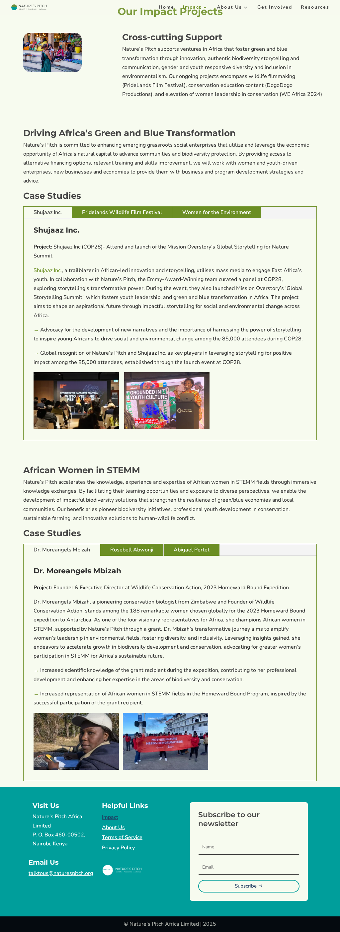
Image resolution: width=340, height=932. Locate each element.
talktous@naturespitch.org (61, 873)
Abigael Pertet (192, 549)
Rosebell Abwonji (131, 549)
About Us (229, 7)
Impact (192, 7)
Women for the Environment (216, 212)
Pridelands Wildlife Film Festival (122, 212)
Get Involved (274, 7)
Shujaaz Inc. (48, 212)
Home (166, 7)
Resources (315, 7)
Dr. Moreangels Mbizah (62, 549)
